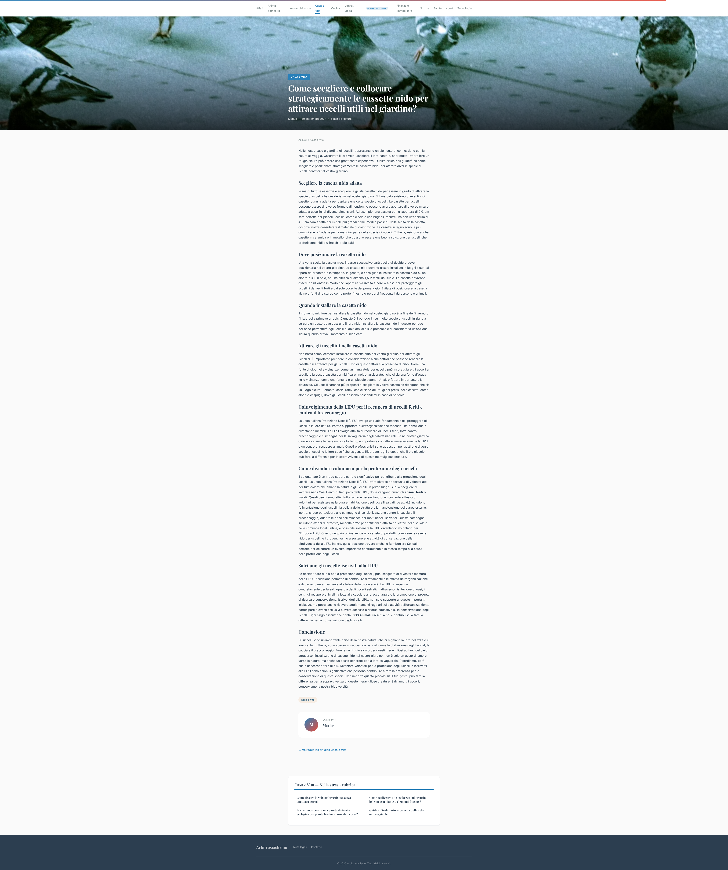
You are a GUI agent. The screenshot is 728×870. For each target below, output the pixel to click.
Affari (259, 8)
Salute (438, 8)
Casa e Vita (319, 8)
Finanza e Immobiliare (404, 8)
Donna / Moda (349, 8)
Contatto (316, 847)
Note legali (300, 847)
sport (449, 8)
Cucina (335, 8)
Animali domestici (274, 8)
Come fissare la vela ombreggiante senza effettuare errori (324, 800)
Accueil (302, 139)
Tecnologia (464, 8)
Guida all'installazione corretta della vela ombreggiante (396, 812)
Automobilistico (300, 8)
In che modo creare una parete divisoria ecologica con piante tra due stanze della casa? (327, 812)
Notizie (424, 8)
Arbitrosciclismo (271, 847)
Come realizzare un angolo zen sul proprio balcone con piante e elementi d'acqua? (397, 800)
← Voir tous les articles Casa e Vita (322, 750)
